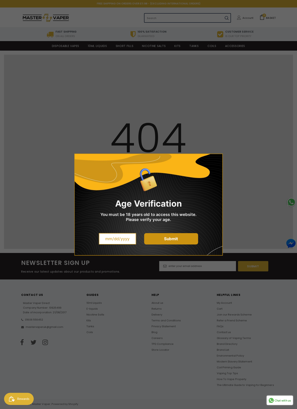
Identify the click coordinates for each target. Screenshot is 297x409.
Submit (171, 238)
